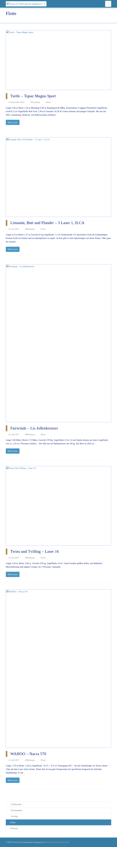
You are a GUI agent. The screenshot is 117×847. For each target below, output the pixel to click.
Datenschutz (64, 842)
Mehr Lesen (13, 122)
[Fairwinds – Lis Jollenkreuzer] (58, 343)
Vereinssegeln (16, 810)
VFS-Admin (35, 102)
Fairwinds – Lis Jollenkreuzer (34, 428)
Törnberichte (16, 804)
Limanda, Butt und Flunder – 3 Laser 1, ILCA (47, 223)
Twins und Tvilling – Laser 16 (34, 551)
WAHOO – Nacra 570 (28, 754)
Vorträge (14, 816)
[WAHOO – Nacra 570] (58, 668)
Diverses (14, 828)
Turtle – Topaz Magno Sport (33, 96)
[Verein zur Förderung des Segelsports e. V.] (26, 4)
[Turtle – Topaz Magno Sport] (58, 60)
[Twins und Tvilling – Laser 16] (58, 505)
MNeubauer (30, 229)
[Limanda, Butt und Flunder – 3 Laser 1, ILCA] (58, 177)
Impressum (53, 842)
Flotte (48, 102)
